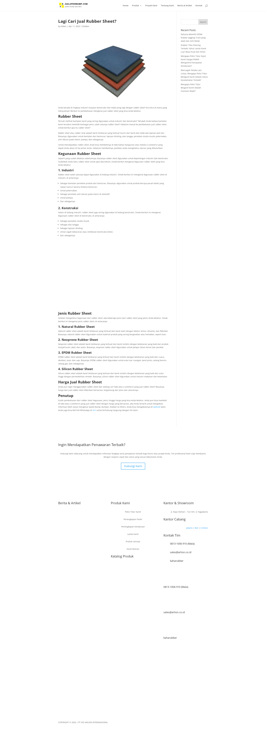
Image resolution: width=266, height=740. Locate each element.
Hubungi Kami (133, 466)
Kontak (198, 6)
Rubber (85, 26)
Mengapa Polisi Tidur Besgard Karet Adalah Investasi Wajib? (191, 87)
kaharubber (176, 560)
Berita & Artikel (184, 6)
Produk (135, 6)
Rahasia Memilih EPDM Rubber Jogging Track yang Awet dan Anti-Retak (193, 37)
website (156, 407)
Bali (196, 528)
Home (125, 6)
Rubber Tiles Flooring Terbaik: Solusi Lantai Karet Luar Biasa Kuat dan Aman (193, 48)
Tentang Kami (167, 6)
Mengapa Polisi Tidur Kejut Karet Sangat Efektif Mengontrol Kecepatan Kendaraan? (78, 546)
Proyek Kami (151, 6)
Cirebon (204, 528)
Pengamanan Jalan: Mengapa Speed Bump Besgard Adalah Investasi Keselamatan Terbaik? (78, 619)
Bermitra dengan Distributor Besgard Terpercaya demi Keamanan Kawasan (76, 600)
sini (94, 410)
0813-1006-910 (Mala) (182, 543)
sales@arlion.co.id (180, 552)
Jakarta (189, 528)
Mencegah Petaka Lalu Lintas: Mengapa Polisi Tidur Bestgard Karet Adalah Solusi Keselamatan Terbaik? (79, 565)
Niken (63, 26)
